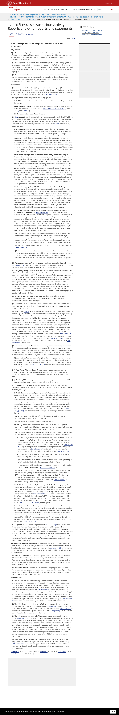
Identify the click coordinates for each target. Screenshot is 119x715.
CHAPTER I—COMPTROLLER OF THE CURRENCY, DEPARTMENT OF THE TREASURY (38, 17)
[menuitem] (46, 9)
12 (65, 108)
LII (8, 15)
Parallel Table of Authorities (92, 35)
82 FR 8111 (44, 651)
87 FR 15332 (19, 654)
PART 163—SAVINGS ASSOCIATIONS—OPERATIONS (85, 17)
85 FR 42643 (62, 651)
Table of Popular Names (24, 34)
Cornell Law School (21, 3)
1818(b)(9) (25, 111)
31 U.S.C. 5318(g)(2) (38, 365)
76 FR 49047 (15, 651)
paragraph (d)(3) (18, 265)
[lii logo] (14, 9)
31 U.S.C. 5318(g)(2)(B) (47, 467)
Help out (88, 9)
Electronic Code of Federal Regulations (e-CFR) (28, 15)
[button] (112, 9)
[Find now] (112, 9)
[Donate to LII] (95, 9)
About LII (46, 9)
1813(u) (16, 111)
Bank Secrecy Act (52, 95)
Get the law (54, 9)
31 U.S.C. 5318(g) (51, 525)
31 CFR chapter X (18, 644)
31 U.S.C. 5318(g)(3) (29, 521)
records (26, 311)
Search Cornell (108, 3)
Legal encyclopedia (78, 9)
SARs (16, 117)
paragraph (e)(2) (55, 548)
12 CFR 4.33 (22, 503)
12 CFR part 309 (34, 503)
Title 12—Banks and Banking (56, 15)
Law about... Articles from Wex (92, 30)
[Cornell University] (9, 3)
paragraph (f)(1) (51, 606)
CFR (11, 34)
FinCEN (56, 124)
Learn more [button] (60, 711)
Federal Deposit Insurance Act (53, 108)
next (73, 39)
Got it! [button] (113, 711)
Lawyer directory (65, 9)
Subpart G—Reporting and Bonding (22, 19)
